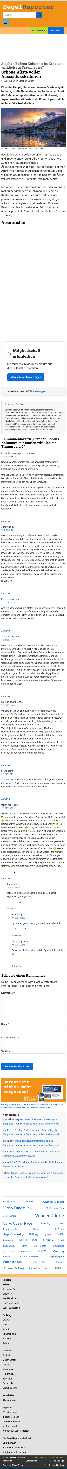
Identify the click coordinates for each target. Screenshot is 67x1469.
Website (5, 1051)
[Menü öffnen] (6, 22)
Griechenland (9, 1334)
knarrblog (45, 1223)
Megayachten (9, 1360)
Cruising (58, 1251)
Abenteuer (25, 1251)
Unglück (47, 1240)
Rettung (33, 1234)
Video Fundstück (17, 1208)
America (7, 1289)
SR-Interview (8, 1251)
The (5, 1303)
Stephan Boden (14, 404)
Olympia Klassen (53, 1201)
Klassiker (7, 1364)
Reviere (6, 1324)
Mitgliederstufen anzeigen (25, 377)
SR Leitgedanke (10, 1412)
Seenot (36, 1229)
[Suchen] (39, 15)
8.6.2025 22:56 (18, 945)
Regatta (7, 1280)
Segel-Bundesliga (14, 1234)
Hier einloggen (38, 391)
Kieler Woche (9, 1246)
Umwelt (60, 1262)
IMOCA (23, 1240)
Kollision (59, 1268)
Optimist (29, 1202)
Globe (13, 1298)
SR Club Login (39, 30)
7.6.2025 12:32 (13, 887)
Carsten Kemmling (12, 1421)
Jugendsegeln (56, 1256)
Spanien (7, 1338)
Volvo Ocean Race (17, 1223)
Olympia (47, 1234)
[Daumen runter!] (12, 514)
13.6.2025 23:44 (8, 456)
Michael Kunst (10, 1426)
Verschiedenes (10, 1388)
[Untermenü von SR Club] (62, 31)
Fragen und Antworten (14, 1447)
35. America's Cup (55, 1208)
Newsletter (8, 1395)
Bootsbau (58, 1245)
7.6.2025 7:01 (7, 774)
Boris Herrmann (39, 1268)
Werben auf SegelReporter (16, 1430)
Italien (6, 1343)
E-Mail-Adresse (10, 1037)
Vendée (6, 1298)
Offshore (7, 1293)
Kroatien (7, 1329)
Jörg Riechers (9, 1216)
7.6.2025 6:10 (7, 808)
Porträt (61, 1240)
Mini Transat (40, 1246)
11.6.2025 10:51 (8, 602)
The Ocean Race (39, 1262)
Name (5, 1024)
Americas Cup (12, 1262)
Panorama (8, 1350)
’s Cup (14, 1289)
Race (16, 1303)
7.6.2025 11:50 (8, 640)
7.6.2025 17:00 (18, 918)
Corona (6, 1257)
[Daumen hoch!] (2, 514)
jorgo (5, 1141)
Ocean (10, 1303)
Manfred (7, 1130)
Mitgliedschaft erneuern (15, 1452)
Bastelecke (8, 1383)
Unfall (24, 1246)
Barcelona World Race (29, 1257)
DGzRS (34, 1240)
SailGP (60, 1234)
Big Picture (59, 1229)
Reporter (7, 1407)
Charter (6, 1320)
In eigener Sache (11, 1417)
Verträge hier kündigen (54, 1465)
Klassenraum (9, 1400)
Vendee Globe (49, 1215)
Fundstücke (8, 1374)
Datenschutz (31, 1461)
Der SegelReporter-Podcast (17, 1438)
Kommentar (8, 993)
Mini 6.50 (42, 1251)
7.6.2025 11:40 (8, 705)
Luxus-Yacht (9, 1201)
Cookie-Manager (57, 1461)
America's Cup (13, 1268)
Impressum (8, 1461)
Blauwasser (8, 1240)
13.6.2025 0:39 (8, 530)
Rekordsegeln (10, 1229)
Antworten (5, 521)
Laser (61, 1223)
